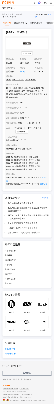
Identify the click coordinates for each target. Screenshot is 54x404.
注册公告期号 (12, 112)
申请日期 (38, 67)
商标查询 (8, 283)
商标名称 (10, 59)
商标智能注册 (10, 250)
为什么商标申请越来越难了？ (20, 202)
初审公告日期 (12, 107)
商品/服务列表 (12, 84)
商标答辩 (8, 264)
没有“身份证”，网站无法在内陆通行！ (24, 232)
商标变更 (8, 274)
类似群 (9, 76)
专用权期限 (11, 122)
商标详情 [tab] (7, 22)
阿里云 (4, 14)
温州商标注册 (10, 354)
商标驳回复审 (10, 260)
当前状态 (38, 59)
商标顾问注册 (10, 278)
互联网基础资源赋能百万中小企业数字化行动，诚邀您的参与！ (28, 209)
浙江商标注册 (10, 349)
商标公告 (10, 174)
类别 (22, 67)
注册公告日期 (12, 117)
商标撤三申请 (10, 269)
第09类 (23, 71)
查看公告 (43, 183)
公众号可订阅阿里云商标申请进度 (22, 223)
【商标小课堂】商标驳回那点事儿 (22, 227)
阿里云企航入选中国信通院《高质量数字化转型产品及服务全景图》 (28, 217)
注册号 (23, 59)
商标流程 (10, 153)
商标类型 (10, 67)
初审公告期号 (12, 102)
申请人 (9, 128)
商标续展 (8, 255)
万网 (11, 14)
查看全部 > (45, 198)
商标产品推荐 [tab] (36, 22)
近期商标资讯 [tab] (20, 22)
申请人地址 (11, 136)
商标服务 (19, 14)
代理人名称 (11, 145)
